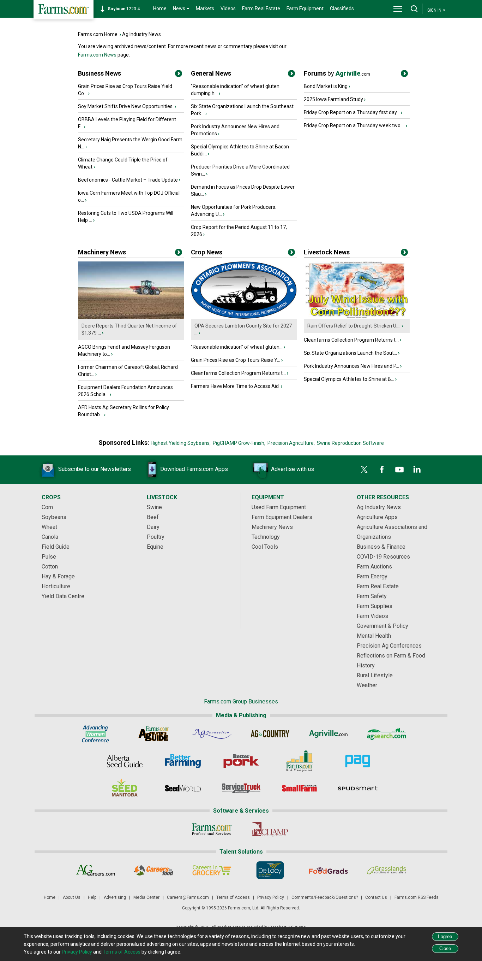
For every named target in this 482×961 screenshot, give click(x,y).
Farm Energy (372, 576)
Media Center (146, 897)
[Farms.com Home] (64, 9)
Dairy (153, 527)
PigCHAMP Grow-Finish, (239, 443)
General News (211, 73)
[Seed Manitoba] (125, 788)
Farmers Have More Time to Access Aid (235, 386)
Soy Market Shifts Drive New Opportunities (126, 106)
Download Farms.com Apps (194, 469)
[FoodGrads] (328, 870)
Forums (337, 73)
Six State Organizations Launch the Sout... (350, 353)
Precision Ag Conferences (389, 645)
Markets (205, 8)
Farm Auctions (374, 566)
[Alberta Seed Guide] (125, 761)
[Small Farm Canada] (299, 788)
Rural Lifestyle (375, 675)
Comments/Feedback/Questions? (324, 897)
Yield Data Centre (63, 596)
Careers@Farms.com (188, 897)
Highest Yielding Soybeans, (181, 443)
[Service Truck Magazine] (241, 788)
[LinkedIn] (417, 469)
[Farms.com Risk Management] (299, 761)
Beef (153, 517)
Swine (154, 507)
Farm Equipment (305, 8)
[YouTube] (399, 469)
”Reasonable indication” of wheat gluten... (237, 347)
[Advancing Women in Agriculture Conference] (95, 733)
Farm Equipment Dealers (282, 517)
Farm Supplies (374, 606)
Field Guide (56, 546)
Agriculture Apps (377, 517)
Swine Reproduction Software (350, 443)
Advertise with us (292, 469)
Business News (99, 73)
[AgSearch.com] (386, 733)
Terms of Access (233, 897)
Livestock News (327, 252)
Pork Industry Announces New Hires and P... (351, 366)
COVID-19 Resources (383, 556)
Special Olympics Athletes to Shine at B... (349, 379)
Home (160, 8)
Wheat (49, 527)
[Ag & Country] (270, 733)
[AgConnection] (212, 733)
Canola (50, 536)
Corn (47, 507)
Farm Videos (372, 616)
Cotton (50, 566)
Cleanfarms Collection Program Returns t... (238, 373)
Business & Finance (381, 546)
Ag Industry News (141, 34)
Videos (228, 8)
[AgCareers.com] (95, 870)
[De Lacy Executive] (270, 870)
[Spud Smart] (358, 788)
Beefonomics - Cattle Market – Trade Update (128, 180)
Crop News (206, 252)
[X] (364, 469)
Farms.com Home (98, 34)
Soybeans (54, 517)
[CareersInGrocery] (212, 870)
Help (92, 897)
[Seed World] (183, 788)
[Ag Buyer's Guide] (154, 733)
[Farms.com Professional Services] (212, 829)
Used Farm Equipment (279, 507)
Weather (367, 685)
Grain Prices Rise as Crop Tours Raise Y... (235, 360)
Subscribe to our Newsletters (94, 469)
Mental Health (374, 635)
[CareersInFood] (154, 870)
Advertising (115, 897)
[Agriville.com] (328, 733)
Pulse (49, 556)
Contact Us (376, 897)
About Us (71, 897)
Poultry (155, 536)
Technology (266, 536)
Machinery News (102, 252)
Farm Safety (372, 596)
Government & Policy (382, 626)
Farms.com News (97, 55)
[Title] (178, 75)
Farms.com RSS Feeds (416, 897)
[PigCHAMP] (270, 829)
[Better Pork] (241, 761)
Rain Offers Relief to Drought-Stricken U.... (353, 326)
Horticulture (56, 586)
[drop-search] (414, 9)
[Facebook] (382, 469)
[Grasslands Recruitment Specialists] (386, 870)
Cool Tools (265, 546)
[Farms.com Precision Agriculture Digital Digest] (358, 761)
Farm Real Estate (261, 8)
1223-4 (124, 8)
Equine (155, 546)
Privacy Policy (270, 897)
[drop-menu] (397, 9)
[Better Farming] (183, 761)
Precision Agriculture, (291, 443)
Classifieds (342, 8)
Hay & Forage (58, 576)
